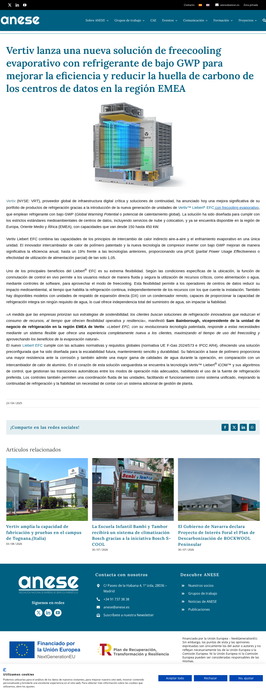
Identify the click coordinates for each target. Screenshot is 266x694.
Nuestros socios (201, 585)
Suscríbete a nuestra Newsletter (128, 615)
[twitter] (9, 5)
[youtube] (24, 5)
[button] (9, 505)
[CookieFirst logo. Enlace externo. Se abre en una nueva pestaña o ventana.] (4, 670)
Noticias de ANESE (202, 601)
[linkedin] (17, 5)
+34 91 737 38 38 (116, 599)
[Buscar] (264, 20)
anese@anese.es (116, 607)
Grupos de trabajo (202, 593)
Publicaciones (199, 609)
